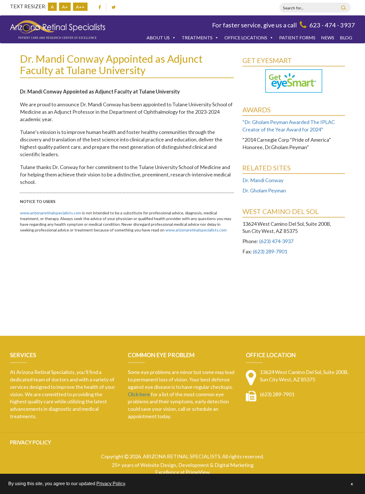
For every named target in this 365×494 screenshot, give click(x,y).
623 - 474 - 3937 (332, 25)
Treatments (197, 37)
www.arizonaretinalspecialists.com (50, 212)
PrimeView (198, 472)
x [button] (352, 483)
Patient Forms (297, 37)
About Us (158, 37)
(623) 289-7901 (270, 251)
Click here (139, 394)
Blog (346, 37)
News (327, 37)
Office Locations (245, 37)
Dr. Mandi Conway (262, 180)
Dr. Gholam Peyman (264, 190)
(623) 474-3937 (276, 241)
